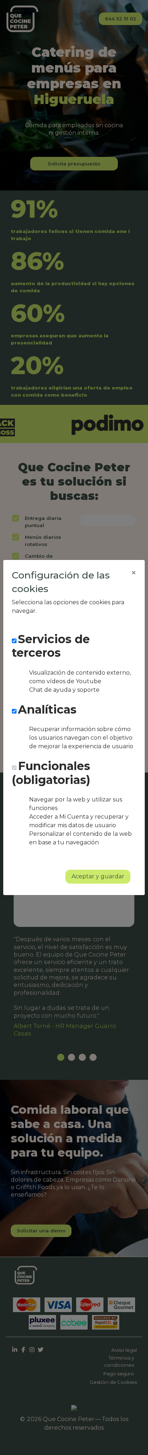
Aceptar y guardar (97, 876)
